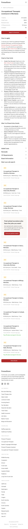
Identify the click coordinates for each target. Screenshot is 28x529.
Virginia (3, 508)
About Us (6, 524)
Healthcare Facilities (6, 431)
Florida (3, 492)
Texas (2, 494)
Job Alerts (3, 416)
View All (3, 516)
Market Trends (5, 418)
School (3, 463)
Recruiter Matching (6, 391)
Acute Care (4, 465)
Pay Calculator (5, 405)
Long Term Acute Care (7, 476)
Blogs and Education (6, 421)
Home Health (4, 468)
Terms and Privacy (14, 526)
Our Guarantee (13, 524)
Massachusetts (5, 511)
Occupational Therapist (7, 441)
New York (3, 513)
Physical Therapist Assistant (8, 447)
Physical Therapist (6, 439)
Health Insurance (5, 413)
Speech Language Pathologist (9, 444)
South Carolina (5, 505)
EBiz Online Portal (12, 48)
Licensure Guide (5, 399)
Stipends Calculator (6, 407)
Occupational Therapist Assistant (9, 450)
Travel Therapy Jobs (6, 394)
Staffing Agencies (5, 429)
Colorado (3, 486)
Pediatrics (3, 473)
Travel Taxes (4, 410)
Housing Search (5, 402)
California (3, 483)
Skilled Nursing (5, 457)
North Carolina (5, 500)
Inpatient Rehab (5, 471)
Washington (4, 489)
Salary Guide (4, 397)
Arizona (3, 502)
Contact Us (20, 524)
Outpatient (4, 460)
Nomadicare (6, 2)
